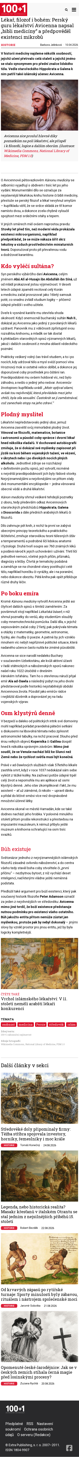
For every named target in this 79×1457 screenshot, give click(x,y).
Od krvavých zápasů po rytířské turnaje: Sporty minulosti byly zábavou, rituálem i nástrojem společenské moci (39, 1294)
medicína (26, 1024)
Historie (9, 1145)
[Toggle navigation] (74, 9)
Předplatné (14, 1424)
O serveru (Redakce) (33, 1435)
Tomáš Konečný (30, 1145)
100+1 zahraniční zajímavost (16, 1034)
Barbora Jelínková (51, 45)
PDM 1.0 (60, 1044)
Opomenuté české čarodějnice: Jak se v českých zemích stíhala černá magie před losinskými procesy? (39, 1372)
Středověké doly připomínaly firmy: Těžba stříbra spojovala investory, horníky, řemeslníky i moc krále (36, 1134)
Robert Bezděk (29, 1228)
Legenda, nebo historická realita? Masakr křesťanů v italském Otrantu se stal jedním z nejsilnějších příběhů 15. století (39, 1214)
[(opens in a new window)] (69, 1436)
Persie (40, 1024)
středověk (56, 1024)
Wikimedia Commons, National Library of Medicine (28, 1044)
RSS (29, 1424)
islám (71, 1024)
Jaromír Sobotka (30, 1305)
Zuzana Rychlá (29, 1383)
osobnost (8, 1024)
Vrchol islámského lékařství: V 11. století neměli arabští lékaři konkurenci (34, 1003)
